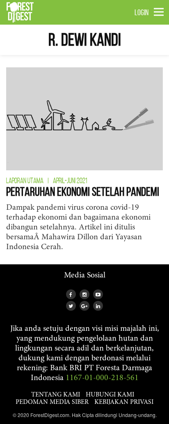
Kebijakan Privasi (123, 402)
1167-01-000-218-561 (102, 378)
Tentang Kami (55, 395)
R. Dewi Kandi (84, 39)
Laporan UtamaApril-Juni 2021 (46, 180)
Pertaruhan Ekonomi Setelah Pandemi (82, 191)
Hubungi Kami (110, 395)
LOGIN (141, 12)
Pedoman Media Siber (52, 402)
